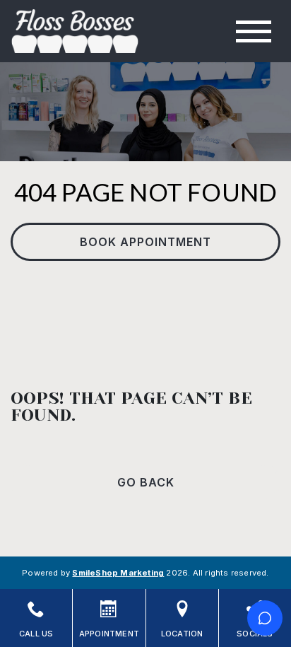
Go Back (145, 482)
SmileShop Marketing (118, 573)
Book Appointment (145, 242)
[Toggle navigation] (253, 31)
